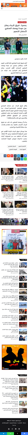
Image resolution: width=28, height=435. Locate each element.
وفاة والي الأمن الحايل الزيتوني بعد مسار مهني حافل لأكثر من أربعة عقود (10, 284)
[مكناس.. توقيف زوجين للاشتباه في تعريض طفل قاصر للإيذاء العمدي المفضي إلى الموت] (21, 171)
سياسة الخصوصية (13, 423)
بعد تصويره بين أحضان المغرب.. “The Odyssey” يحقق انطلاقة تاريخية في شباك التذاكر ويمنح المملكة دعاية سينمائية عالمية (10, 395)
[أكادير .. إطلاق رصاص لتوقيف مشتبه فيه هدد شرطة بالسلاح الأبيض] (23, 338)
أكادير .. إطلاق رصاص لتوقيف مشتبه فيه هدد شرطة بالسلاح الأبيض (10, 336)
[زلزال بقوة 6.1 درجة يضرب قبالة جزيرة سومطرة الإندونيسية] (23, 311)
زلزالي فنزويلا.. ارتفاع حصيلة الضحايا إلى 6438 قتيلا (10, 330)
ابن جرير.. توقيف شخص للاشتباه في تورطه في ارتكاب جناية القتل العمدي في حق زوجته (10, 317)
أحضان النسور (22, 146)
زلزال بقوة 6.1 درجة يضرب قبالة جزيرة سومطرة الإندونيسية (10, 310)
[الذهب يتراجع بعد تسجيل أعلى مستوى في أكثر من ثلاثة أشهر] (21, 204)
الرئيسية (24, 19)
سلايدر (19, 22)
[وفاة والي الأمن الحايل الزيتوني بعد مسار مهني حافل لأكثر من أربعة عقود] (23, 285)
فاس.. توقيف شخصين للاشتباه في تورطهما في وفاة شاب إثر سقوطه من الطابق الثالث (10, 277)
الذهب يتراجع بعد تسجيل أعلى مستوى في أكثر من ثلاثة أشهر (21, 210)
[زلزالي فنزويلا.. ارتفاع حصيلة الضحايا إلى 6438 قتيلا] (23, 331)
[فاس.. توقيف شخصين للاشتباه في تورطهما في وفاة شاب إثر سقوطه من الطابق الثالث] (23, 278)
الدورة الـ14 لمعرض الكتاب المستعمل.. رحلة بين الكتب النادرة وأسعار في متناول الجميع (10, 410)
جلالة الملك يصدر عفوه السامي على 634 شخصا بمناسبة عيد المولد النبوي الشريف (21, 195)
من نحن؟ (14, 425)
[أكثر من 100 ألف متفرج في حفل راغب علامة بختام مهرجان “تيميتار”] (23, 389)
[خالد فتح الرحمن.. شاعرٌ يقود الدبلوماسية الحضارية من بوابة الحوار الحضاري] (23, 403)
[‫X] (22, 155)
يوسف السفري (12, 149)
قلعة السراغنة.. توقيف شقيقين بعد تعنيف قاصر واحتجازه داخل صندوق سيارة (10, 324)
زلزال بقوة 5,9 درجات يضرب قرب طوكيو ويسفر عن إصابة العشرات (9, 270)
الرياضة (19, 19)
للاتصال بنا (20, 423)
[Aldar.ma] (14, 5)
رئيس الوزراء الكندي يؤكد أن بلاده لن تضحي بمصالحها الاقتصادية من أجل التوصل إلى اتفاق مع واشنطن (7, 211)
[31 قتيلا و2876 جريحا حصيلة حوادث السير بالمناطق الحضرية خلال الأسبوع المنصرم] (23, 298)
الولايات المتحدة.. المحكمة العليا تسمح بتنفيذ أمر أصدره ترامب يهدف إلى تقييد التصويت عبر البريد (7, 195)
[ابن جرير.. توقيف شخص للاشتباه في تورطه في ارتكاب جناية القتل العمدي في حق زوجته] (23, 317)
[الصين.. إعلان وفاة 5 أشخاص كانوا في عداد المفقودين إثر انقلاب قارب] (23, 305)
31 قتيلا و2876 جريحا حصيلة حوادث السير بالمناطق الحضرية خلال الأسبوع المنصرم (10, 297)
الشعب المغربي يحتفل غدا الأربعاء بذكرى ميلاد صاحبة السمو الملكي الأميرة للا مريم (7, 177)
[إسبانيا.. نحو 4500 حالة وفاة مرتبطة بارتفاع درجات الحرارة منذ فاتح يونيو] (23, 291)
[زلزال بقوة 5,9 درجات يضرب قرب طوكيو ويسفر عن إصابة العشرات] (23, 272)
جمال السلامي (11, 146)
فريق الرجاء (22, 149)
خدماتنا (24, 423)
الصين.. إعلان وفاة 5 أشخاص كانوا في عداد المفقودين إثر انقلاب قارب (10, 303)
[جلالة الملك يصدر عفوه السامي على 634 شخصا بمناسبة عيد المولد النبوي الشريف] (21, 187)
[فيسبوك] (25, 155)
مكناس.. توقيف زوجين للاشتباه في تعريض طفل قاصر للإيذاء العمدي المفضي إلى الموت (21, 178)
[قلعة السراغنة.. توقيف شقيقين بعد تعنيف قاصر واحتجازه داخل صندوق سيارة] (23, 324)
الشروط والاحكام (5, 423)
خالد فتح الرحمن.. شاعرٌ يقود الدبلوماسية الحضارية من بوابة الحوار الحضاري (10, 403)
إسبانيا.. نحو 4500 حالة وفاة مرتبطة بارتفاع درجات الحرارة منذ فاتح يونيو (10, 290)
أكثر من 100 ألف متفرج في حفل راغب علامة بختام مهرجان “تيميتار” (10, 387)
